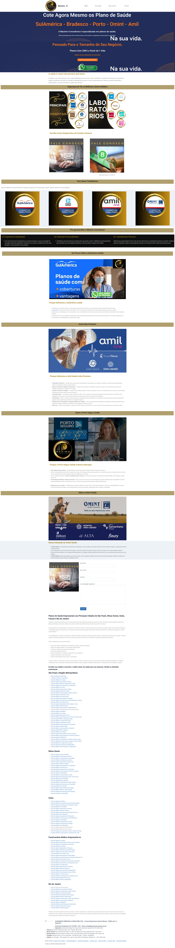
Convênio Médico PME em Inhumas (60, 810)
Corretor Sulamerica (83, 941)
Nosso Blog (98, 6)
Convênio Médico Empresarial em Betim (61, 756)
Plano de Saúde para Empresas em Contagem (63, 758)
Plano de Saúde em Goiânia (58, 801)
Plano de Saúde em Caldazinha (59, 819)
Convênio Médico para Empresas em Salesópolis (63, 746)
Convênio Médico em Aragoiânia (59, 814)
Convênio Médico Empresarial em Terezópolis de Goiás (65, 832)
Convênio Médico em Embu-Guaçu (60, 696)
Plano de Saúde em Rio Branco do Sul (60, 859)
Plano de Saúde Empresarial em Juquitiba (61, 698)
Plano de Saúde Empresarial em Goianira (61, 808)
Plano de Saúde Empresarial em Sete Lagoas (62, 787)
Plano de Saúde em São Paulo (58, 676)
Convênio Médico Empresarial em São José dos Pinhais (65, 842)
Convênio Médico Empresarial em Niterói (61, 889)
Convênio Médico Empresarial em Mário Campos (63, 782)
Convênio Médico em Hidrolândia (59, 825)
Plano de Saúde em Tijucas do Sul (59, 874)
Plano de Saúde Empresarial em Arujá (60, 722)
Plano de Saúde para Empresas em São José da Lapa (64, 776)
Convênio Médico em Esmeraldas (59, 778)
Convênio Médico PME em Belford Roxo (61, 896)
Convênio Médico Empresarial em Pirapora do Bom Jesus (66, 739)
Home (86, 6)
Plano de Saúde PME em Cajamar (59, 730)
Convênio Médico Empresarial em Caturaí (61, 821)
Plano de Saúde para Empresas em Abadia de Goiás (64, 812)
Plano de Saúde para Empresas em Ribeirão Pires (63, 707)
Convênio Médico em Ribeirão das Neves (61, 760)
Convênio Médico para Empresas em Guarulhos (63, 724)
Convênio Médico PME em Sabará (59, 763)
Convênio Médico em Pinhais (58, 846)
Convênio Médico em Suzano (58, 713)
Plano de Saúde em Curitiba (58, 840)
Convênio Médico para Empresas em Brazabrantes (64, 818)
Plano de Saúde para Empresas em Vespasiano (63, 765)
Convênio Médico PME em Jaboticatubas (61, 789)
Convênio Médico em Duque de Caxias (61, 893)
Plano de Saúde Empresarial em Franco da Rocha (63, 733)
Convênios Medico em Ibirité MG (59, 793)
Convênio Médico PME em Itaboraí (60, 907)
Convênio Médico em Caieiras (58, 731)
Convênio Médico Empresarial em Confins (61, 775)
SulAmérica (55, 310)
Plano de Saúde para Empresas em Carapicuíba (63, 685)
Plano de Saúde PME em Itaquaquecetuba (62, 719)
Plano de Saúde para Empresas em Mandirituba (63, 870)
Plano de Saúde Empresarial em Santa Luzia (62, 762)
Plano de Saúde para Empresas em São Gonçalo (63, 891)
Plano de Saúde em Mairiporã (58, 737)
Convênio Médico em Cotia (58, 687)
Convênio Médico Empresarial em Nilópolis (62, 900)
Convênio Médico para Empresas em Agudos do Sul (64, 875)
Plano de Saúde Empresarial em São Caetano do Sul (64, 704)
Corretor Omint (102, 941)
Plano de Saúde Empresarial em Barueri (61, 681)
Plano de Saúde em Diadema (58, 711)
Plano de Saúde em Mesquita (58, 902)
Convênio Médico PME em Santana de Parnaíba (63, 683)
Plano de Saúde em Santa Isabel (59, 726)
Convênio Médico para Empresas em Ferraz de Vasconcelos (66, 717)
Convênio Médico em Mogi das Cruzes (61, 720)
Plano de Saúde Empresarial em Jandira (61, 689)
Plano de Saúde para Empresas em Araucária (62, 851)
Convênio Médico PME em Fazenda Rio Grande (63, 850)
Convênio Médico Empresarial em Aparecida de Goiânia (65, 803)
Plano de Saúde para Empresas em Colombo (62, 844)
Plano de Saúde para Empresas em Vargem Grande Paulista (66, 741)
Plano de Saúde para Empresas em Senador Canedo (64, 805)
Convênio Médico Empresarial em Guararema (62, 728)
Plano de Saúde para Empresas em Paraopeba (63, 791)
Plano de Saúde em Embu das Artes (60, 694)
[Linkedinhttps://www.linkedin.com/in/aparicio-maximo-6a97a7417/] (67, 6)
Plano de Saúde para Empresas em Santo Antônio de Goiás (66, 831)
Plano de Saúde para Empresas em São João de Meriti (65, 898)
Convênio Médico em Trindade (59, 806)
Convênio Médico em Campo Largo (60, 853)
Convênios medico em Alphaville (59, 678)
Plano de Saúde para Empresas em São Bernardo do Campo (66, 700)
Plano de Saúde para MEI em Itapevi (60, 691)
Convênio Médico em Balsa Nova (59, 864)
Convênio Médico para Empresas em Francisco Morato (65, 735)
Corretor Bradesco (71, 941)
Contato (126, 6)
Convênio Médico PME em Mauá (59, 705)
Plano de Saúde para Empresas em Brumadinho (63, 784)
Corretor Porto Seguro (59, 941)
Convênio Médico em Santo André (59, 702)
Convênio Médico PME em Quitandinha (61, 879)
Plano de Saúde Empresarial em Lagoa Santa (62, 769)
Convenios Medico (121, 941)
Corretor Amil (93, 941)
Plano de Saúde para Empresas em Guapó (62, 823)
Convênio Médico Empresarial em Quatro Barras (63, 872)
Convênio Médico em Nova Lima (59, 767)
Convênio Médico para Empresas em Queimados (63, 904)
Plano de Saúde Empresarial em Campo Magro (63, 855)
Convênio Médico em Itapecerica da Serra (61, 743)
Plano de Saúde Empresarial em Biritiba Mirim (63, 744)
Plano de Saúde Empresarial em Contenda (62, 866)
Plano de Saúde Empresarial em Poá (60, 715)
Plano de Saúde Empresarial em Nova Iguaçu (62, 894)
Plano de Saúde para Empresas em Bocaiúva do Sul (64, 862)
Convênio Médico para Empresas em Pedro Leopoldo (64, 771)
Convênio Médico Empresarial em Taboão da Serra (64, 693)
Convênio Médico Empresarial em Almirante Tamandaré (65, 861)
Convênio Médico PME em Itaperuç (60, 868)
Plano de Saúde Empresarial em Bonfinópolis (62, 816)
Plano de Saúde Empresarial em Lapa (60, 877)
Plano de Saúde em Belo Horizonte (60, 754)
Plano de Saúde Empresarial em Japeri (61, 906)
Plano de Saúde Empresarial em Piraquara (62, 848)
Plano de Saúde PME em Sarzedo (59, 780)
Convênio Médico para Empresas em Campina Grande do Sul (66, 857)
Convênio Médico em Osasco (58, 680)
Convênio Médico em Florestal (59, 786)
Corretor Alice (111, 941)
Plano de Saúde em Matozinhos (59, 773)
